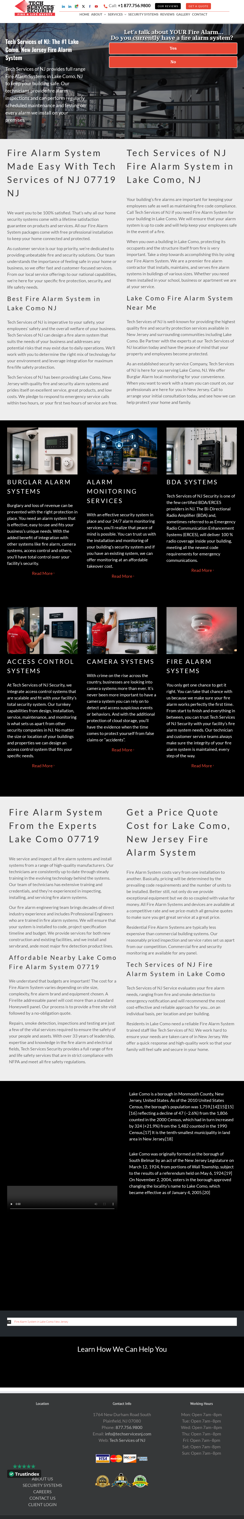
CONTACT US (42, 1498)
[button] (122, 1322)
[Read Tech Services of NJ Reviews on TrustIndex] (24, 1474)
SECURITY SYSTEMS (42, 1485)
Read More (42, 573)
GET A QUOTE (198, 6)
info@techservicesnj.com (128, 1433)
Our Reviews (168, 6)
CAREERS (42, 1491)
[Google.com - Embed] (42, 1438)
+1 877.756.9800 (134, 5)
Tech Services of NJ (127, 1440)
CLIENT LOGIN (42, 1504)
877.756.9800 (129, 1427)
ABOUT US (42, 1478)
